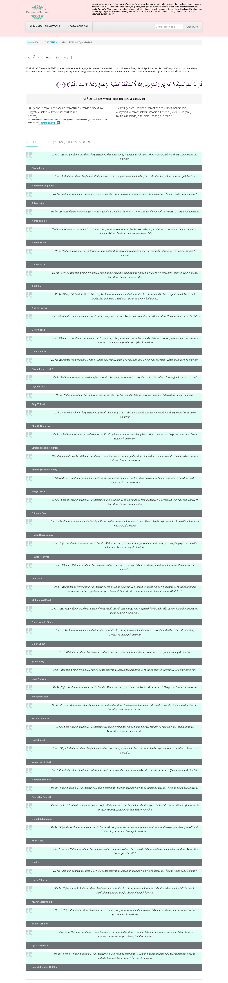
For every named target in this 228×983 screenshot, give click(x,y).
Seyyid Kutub (39, 491)
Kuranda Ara (192, 27)
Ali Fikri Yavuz (39, 308)
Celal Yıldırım (39, 351)
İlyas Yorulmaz (40, 945)
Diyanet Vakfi (39, 386)
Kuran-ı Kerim (34, 42)
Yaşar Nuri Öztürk (41, 762)
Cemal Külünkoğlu (42, 819)
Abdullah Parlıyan (41, 779)
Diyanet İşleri (39, 168)
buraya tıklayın (47, 123)
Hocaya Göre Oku (78, 26)
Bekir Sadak (38, 329)
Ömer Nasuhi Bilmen (43, 622)
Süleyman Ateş (40, 696)
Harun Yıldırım (39, 880)
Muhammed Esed (41, 600)
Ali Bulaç (37, 286)
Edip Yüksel (38, 404)
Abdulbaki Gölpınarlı (43, 185)
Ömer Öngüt (38, 643)
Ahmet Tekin (39, 242)
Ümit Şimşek (38, 740)
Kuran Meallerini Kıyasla (45, 26)
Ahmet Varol (38, 264)
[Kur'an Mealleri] (38, 12)
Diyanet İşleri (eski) (42, 369)
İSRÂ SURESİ (51, 42)
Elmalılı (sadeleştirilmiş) (45, 447)
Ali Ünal (36, 862)
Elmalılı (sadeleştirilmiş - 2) (47, 469)
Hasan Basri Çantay (42, 535)
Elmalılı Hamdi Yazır (43, 426)
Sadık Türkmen (40, 923)
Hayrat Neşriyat (40, 556)
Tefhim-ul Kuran (40, 718)
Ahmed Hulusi (39, 220)
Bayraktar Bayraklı (41, 797)
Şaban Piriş (38, 661)
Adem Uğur (38, 203)
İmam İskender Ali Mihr (44, 967)
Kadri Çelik (38, 840)
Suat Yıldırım (39, 679)
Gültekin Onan (39, 513)
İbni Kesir (37, 578)
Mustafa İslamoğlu (42, 901)
